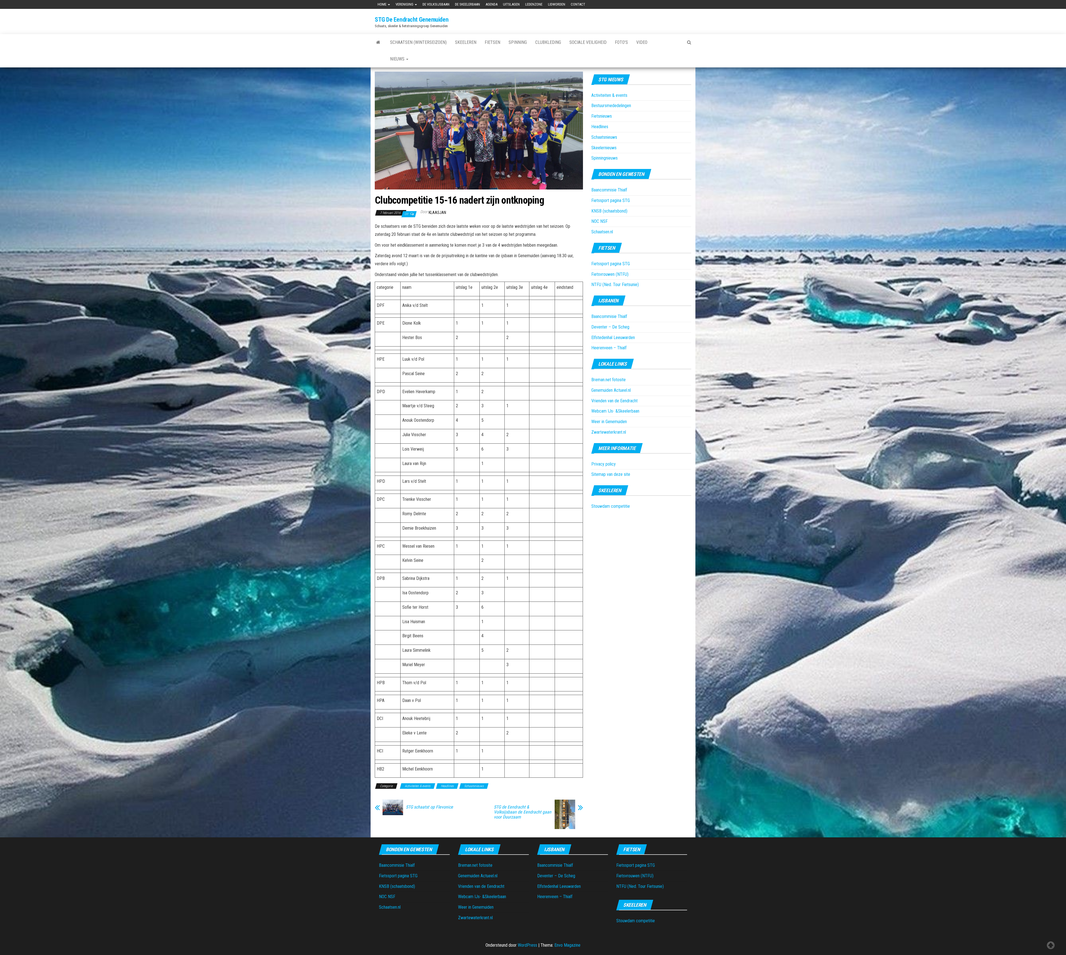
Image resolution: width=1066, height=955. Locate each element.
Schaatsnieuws (474, 786)
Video (641, 42)
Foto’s (621, 42)
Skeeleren (465, 42)
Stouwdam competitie (610, 506)
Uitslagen (511, 4)
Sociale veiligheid (588, 42)
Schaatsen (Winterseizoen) (418, 42)
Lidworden (556, 4)
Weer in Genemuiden (609, 421)
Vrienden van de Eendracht (614, 400)
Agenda (491, 4)
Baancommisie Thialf (609, 190)
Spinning (518, 42)
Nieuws (398, 59)
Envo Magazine (567, 945)
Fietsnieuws (601, 116)
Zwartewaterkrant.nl (608, 432)
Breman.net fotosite (608, 379)
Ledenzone (533, 4)
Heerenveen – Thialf (609, 347)
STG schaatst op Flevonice (429, 807)
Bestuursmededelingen (611, 105)
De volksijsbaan (436, 4)
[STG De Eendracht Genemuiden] (378, 42)
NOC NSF (599, 221)
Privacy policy (603, 464)
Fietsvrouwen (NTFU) (609, 274)
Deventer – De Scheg (610, 327)
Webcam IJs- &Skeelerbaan (615, 411)
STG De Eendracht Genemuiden (411, 19)
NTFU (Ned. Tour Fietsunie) (615, 284)
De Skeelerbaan (467, 4)
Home (382, 4)
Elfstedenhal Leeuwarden (613, 337)
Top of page (1051, 945)
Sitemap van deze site (610, 474)
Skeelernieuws (604, 147)
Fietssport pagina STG (610, 200)
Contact (578, 4)
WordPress (527, 945)
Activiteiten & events (417, 786)
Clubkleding (548, 42)
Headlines (447, 786)
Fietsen (492, 42)
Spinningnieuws (604, 158)
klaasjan (437, 212)
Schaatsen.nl (602, 231)
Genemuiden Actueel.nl (611, 390)
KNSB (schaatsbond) (609, 211)
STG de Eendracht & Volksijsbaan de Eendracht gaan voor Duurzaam (522, 812)
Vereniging (405, 4)
